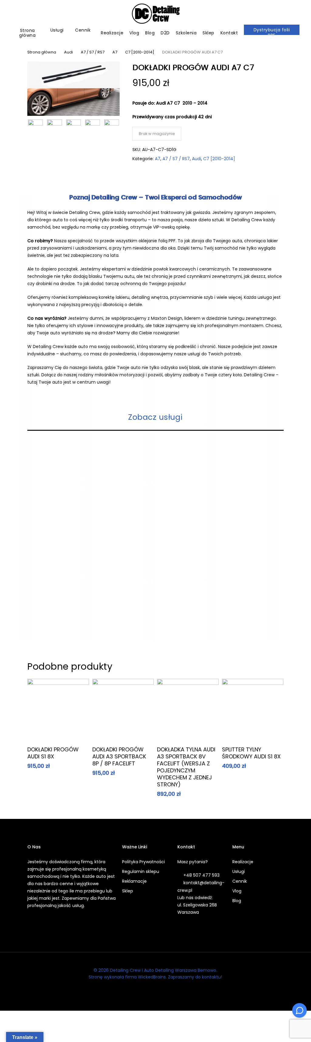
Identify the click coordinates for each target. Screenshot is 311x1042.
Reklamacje (134, 881)
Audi (68, 52)
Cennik (239, 881)
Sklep (127, 891)
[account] (283, 14)
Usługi (238, 871)
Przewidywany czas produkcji (165, 117)
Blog (236, 901)
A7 (114, 52)
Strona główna (41, 52)
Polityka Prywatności (143, 862)
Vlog (236, 891)
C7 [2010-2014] (139, 52)
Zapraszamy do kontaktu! (195, 977)
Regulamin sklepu (140, 871)
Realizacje (242, 862)
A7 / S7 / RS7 (92, 52)
